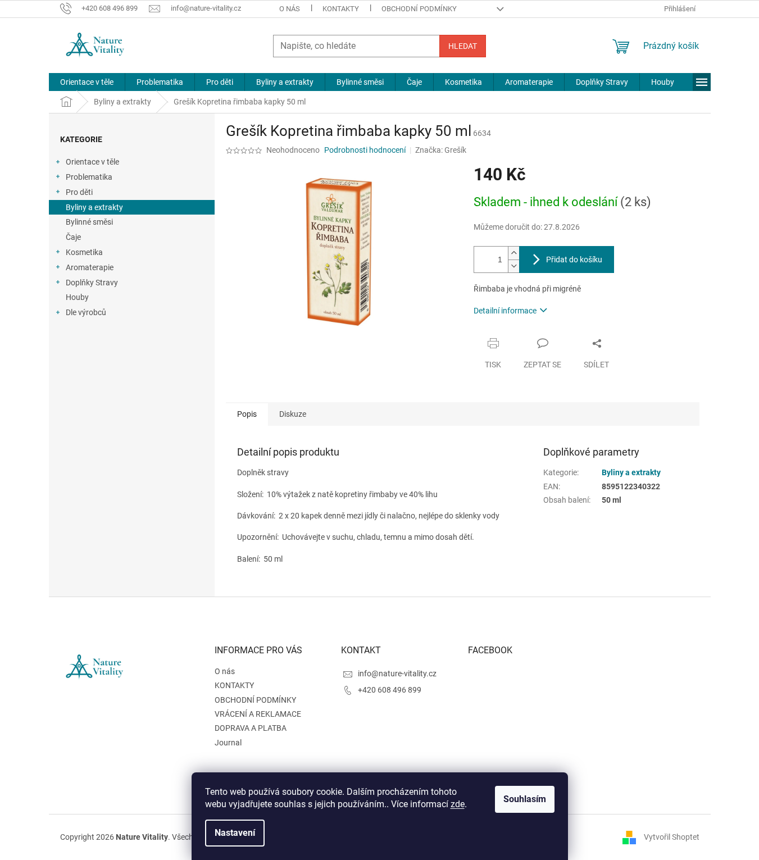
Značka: (440, 149)
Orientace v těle (92, 161)
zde (458, 804)
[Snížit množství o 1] (513, 266)
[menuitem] (87, 82)
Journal (228, 742)
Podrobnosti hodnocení (365, 149)
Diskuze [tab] (292, 413)
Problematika (89, 176)
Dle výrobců (86, 312)
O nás (289, 8)
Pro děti (79, 192)
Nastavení (235, 832)
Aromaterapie (89, 267)
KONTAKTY (340, 8)
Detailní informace (505, 310)
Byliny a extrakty (94, 207)
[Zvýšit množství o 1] (513, 253)
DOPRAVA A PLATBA (251, 728)
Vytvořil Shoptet (671, 836)
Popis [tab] (247, 413)
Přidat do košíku (574, 259)
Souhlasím (524, 799)
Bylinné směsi (89, 221)
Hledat (462, 46)
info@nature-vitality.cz (397, 673)
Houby (77, 297)
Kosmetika (84, 252)
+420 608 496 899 (389, 689)
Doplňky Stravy (92, 282)
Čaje (73, 237)
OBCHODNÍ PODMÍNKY (419, 8)
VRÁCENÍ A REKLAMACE (258, 713)
